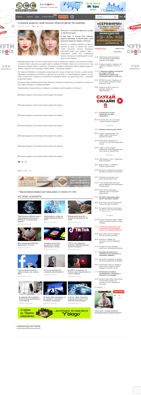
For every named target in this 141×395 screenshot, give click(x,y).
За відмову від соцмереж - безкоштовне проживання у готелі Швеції (29, 299)
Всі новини (98, 287)
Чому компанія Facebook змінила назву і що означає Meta (28, 272)
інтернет (25, 171)
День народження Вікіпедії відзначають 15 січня (28, 244)
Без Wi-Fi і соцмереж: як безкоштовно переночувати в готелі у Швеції (79, 272)
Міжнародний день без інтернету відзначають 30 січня (78, 218)
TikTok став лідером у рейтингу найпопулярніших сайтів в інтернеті (78, 245)
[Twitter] (43, 5)
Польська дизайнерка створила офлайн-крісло (54, 271)
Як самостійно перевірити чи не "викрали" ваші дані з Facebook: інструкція (54, 299)
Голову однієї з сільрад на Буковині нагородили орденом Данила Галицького (108, 312)
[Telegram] (51, 5)
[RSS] (53, 5)
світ (30, 171)
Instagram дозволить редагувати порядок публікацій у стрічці (52, 245)
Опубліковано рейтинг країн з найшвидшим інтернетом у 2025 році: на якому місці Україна (29, 218)
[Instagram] (45, 5)
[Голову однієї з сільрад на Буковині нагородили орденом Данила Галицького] (104, 299)
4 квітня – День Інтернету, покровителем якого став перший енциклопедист (78, 299)
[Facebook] (40, 5)
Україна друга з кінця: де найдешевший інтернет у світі (53, 218)
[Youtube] (48, 5)
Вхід (121, 16)
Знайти (115, 17)
